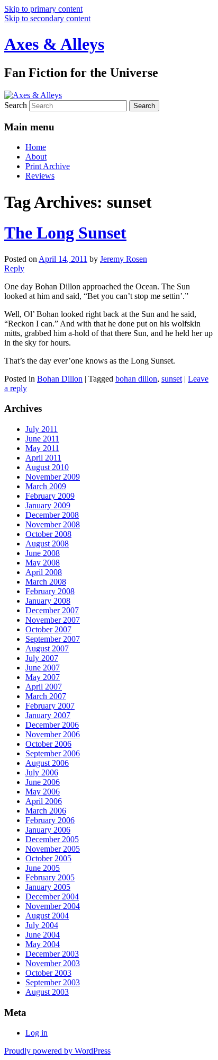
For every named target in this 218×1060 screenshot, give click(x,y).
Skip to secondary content (47, 18)
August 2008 (47, 543)
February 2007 (50, 705)
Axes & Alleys (54, 44)
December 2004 (52, 896)
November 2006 (52, 734)
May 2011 (42, 448)
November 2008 (52, 524)
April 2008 (43, 572)
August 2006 (47, 762)
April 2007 (43, 686)
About (36, 156)
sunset (171, 378)
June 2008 (42, 553)
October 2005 (48, 858)
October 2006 (48, 743)
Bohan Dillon (60, 378)
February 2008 (50, 591)
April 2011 (43, 457)
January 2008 (47, 600)
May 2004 (42, 944)
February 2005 (50, 877)
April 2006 (43, 801)
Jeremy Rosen (123, 258)
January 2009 (47, 505)
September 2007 (52, 638)
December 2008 (52, 514)
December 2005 (52, 839)
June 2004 (42, 934)
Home (35, 147)
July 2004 (41, 925)
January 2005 (47, 886)
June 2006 (42, 782)
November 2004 (52, 906)
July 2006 (41, 772)
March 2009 (45, 486)
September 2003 (52, 982)
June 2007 (42, 667)
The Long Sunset (65, 232)
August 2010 (47, 467)
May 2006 (42, 791)
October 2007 (48, 629)
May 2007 (42, 677)
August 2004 (47, 915)
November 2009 (52, 476)
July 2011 (41, 429)
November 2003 (52, 963)
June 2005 (42, 867)
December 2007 (52, 610)
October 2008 (48, 533)
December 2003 (52, 953)
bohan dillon (136, 378)
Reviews (39, 175)
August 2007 (47, 648)
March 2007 (45, 696)
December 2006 (52, 724)
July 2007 (41, 657)
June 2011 (42, 438)
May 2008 (42, 562)
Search (15, 105)
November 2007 (52, 619)
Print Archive (47, 166)
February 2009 (50, 495)
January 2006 (47, 829)
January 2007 (47, 715)
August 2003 (47, 991)
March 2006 (45, 810)
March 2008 (45, 581)
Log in (36, 1032)
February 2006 (50, 820)
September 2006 (52, 753)
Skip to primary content (43, 8)
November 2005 (52, 848)
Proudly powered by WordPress (57, 1050)
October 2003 (48, 972)
